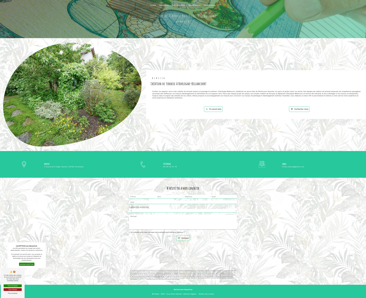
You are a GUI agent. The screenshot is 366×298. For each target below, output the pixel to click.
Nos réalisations (179, 5)
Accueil (153, 5)
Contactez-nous (301, 109)
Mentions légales (189, 294)
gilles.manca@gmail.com (293, 167)
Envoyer (185, 238)
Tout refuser (12, 289)
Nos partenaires (195, 5)
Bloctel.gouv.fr (142, 279)
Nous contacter (210, 5)
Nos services (164, 5)
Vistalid (156, 294)
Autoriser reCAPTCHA (26, 264)
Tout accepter (13, 286)
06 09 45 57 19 (170, 167)
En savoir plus (215, 109)
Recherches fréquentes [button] (183, 289)
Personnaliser (13, 293)
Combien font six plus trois (139, 207)
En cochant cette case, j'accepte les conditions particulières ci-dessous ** (158, 232)
